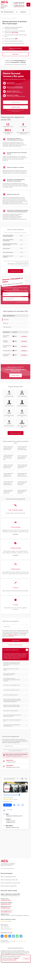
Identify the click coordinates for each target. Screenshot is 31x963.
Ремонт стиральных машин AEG (9, 879)
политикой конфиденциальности (21, 301)
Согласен (26, 958)
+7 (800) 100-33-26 (19, 5)
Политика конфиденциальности (15, 948)
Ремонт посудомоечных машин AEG (10, 883)
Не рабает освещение (5, 341)
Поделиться (2, 936)
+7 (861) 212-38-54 (19, 2)
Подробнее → (24, 336)
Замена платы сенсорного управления (8, 256)
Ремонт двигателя (6, 248)
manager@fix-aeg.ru (6, 911)
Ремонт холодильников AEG (8, 876)
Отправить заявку (15, 107)
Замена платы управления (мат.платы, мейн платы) (8, 236)
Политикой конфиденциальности (15, 750)
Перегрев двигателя (7, 350)
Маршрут (8, 804)
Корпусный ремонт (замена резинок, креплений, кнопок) (10, 244)
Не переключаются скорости (7, 346)
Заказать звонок (15, 375)
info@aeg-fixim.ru (5, 908)
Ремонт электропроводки (8, 252)
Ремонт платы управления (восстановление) (8, 240)
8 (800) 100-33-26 (6, 904)
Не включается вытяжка (6, 336)
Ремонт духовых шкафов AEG (9, 886)
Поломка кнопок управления (6, 355)
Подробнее (15, 534)
